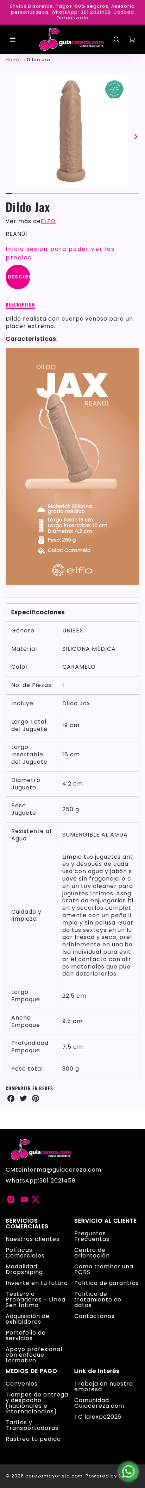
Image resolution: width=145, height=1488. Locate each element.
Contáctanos (94, 1316)
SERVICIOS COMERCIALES (27, 1223)
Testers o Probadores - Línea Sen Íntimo (35, 1299)
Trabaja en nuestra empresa (103, 1386)
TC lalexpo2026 (97, 1417)
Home (13, 60)
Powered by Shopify (111, 1476)
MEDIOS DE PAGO (31, 1371)
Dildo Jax (39, 60)
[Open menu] (13, 39)
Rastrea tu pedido (33, 1439)
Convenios (22, 1384)
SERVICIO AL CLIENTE (105, 1221)
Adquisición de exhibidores (27, 1319)
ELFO (48, 221)
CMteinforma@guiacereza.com (53, 1170)
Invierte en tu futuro (37, 1283)
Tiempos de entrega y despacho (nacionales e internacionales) (37, 1403)
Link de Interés (97, 1371)
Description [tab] (20, 305)
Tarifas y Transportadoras (32, 1425)
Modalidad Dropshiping (24, 1269)
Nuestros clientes (32, 1239)
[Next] (135, 136)
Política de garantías (106, 1283)
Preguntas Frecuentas (91, 1236)
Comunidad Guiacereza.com (99, 1403)
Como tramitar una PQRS (103, 1269)
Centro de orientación (92, 1253)
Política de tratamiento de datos (97, 1299)
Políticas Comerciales (25, 1253)
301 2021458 (57, 1181)
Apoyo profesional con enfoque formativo (34, 1354)
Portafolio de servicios (25, 1335)
